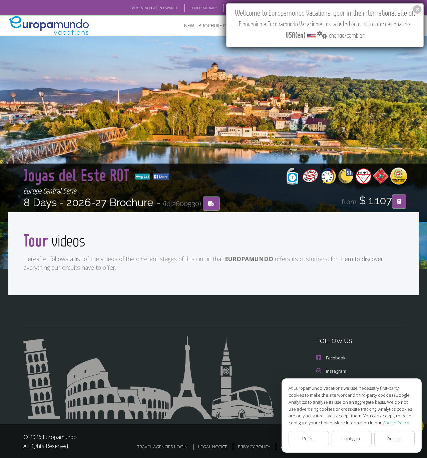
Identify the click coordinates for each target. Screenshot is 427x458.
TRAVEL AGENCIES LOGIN (162, 447)
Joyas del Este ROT (77, 175)
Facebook (336, 358)
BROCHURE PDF (215, 25)
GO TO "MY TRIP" (203, 7)
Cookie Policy (396, 423)
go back (144, 176)
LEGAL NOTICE (212, 447)
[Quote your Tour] (399, 202)
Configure (351, 438)
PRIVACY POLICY (254, 447)
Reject (308, 438)
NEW (189, 25)
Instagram (336, 371)
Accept (394, 438)
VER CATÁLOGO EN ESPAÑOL (155, 7)
